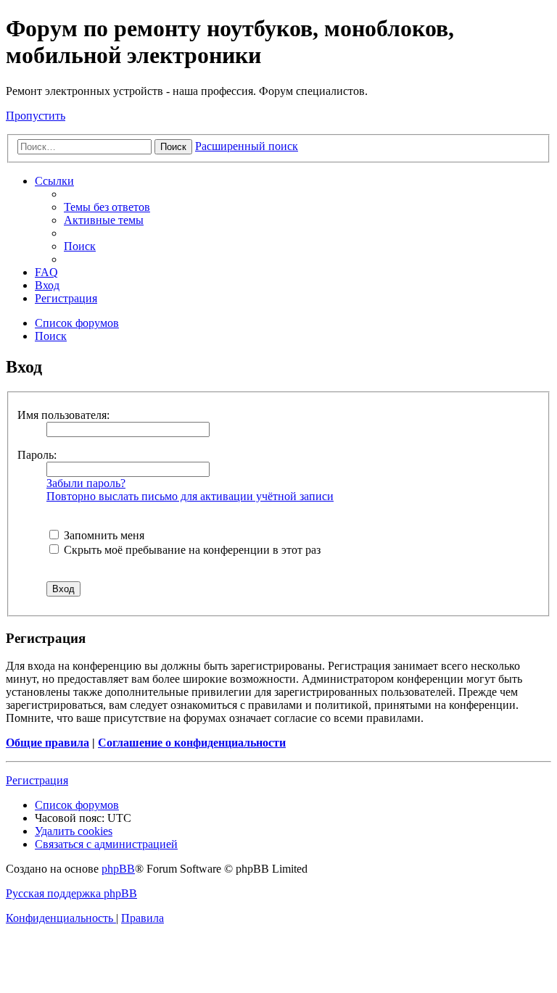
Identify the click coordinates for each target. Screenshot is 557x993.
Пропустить (35, 115)
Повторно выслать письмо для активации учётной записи (190, 496)
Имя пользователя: (63, 415)
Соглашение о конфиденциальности (192, 742)
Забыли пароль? (85, 483)
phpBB (118, 869)
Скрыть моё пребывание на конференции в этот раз (191, 550)
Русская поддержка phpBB (71, 893)
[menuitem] (107, 207)
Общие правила (47, 742)
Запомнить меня (102, 535)
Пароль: (37, 455)
